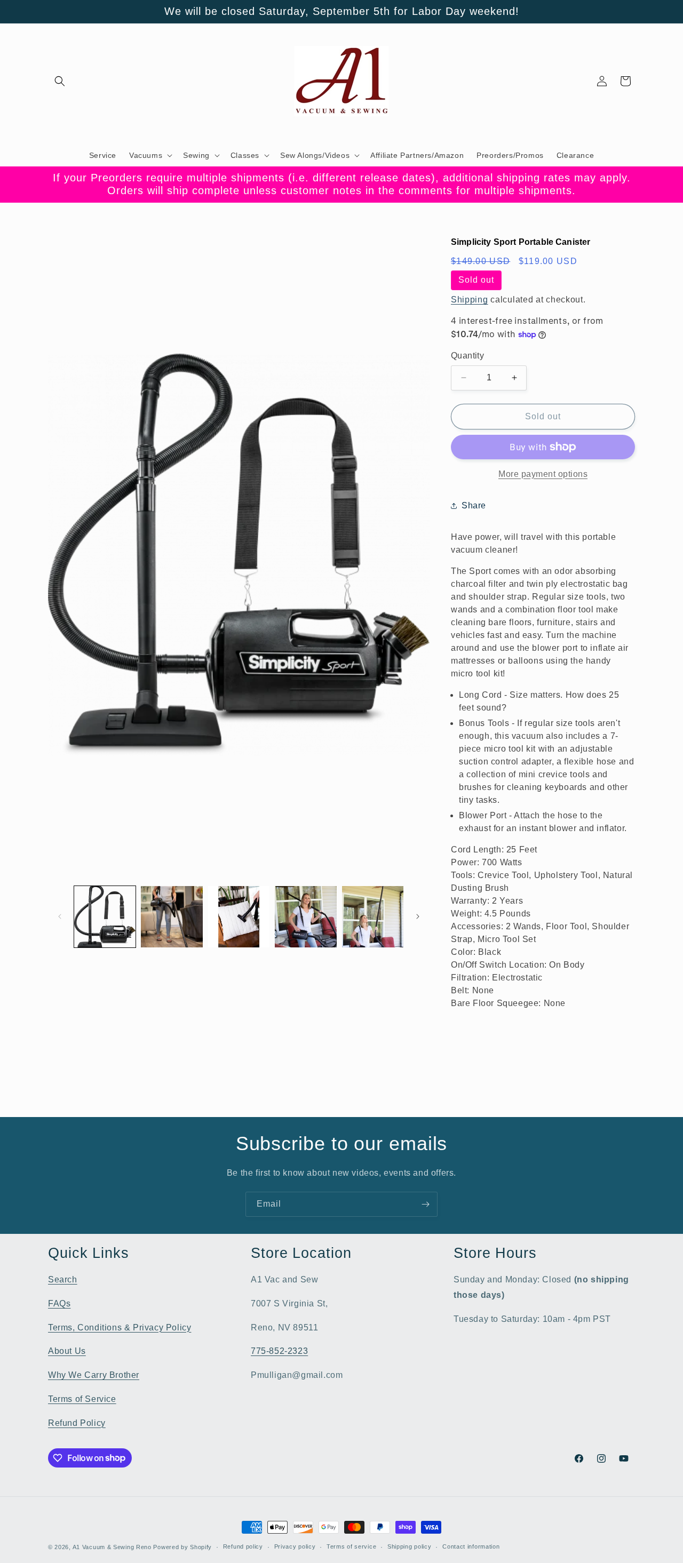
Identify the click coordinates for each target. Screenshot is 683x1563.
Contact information (470, 1546)
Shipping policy (409, 1546)
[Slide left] (60, 916)
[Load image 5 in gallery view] (372, 916)
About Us (67, 1350)
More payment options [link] (542, 474)
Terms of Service (82, 1398)
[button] (60, 81)
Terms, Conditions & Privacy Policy (119, 1327)
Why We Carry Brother (93, 1374)
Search (62, 1279)
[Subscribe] (425, 1204)
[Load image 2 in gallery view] (171, 916)
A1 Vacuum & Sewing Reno (112, 1547)
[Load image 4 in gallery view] (305, 916)
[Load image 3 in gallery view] (238, 916)
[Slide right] (418, 916)
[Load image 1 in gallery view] (105, 916)
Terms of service (351, 1546)
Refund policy (243, 1546)
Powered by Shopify (182, 1547)
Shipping (469, 299)
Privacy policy (295, 1546)
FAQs (59, 1303)
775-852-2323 (279, 1350)
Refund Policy (77, 1423)
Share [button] (474, 505)
